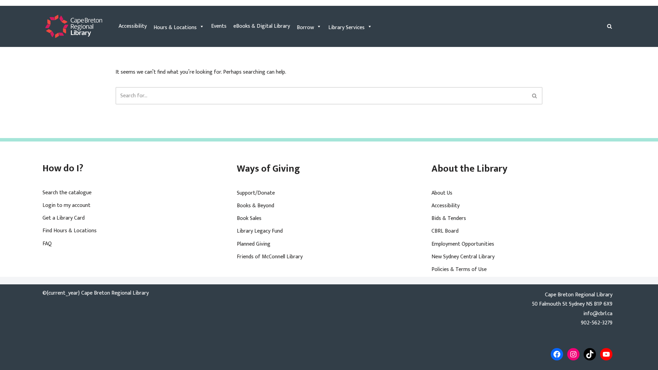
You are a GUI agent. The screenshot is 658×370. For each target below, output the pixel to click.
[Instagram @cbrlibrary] (573, 354)
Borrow (305, 27)
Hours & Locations (175, 27)
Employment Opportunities (462, 244)
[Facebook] (557, 354)
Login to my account (66, 205)
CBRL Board (445, 231)
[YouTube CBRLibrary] (606, 354)
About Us (441, 193)
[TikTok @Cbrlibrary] (590, 354)
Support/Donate (256, 193)
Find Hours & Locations (69, 230)
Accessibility (133, 26)
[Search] (609, 26)
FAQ (47, 243)
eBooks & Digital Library (261, 26)
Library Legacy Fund (260, 231)
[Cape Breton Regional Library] (73, 26)
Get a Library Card (63, 218)
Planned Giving (253, 244)
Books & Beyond (255, 205)
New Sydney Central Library (463, 256)
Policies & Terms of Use (459, 269)
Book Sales (249, 218)
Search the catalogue (67, 192)
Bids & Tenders (448, 218)
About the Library (469, 169)
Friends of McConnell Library (270, 256)
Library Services (346, 27)
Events (219, 26)
